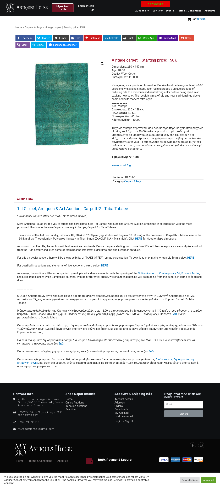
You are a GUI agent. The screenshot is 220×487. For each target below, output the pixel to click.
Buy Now (158, 10)
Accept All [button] (208, 480)
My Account (121, 412)
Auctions (140, 10)
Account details (123, 399)
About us (210, 10)
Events (170, 10)
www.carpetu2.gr (122, 165)
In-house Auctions (76, 406)
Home (18, 27)
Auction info (25, 199)
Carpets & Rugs (33, 27)
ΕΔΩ (174, 314)
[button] (63, 7)
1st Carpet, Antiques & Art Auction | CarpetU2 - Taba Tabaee (72, 208)
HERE (138, 238)
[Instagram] (201, 445)
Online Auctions (74, 402)
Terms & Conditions (189, 10)
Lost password (123, 416)
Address (119, 402)
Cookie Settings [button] (189, 480)
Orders (118, 406)
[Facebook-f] (193, 445)
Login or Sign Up (124, 421)
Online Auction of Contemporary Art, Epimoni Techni (168, 273)
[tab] (25, 199)
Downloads (121, 409)
